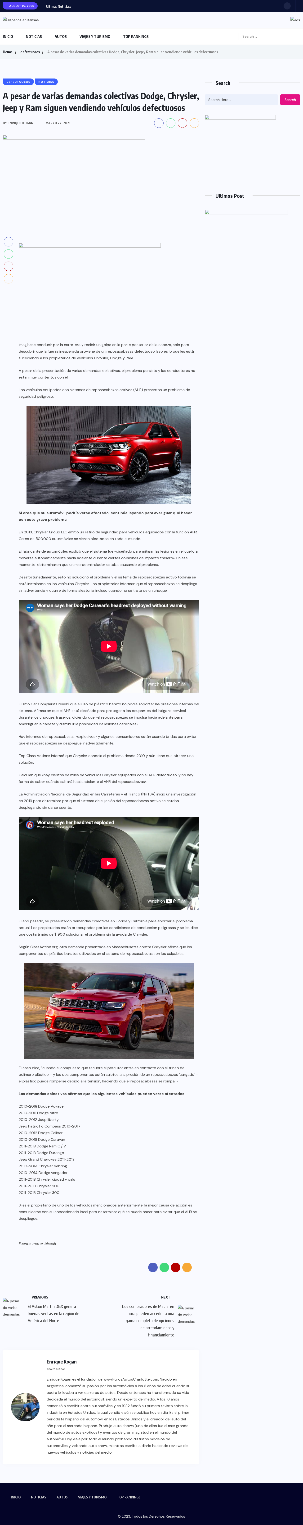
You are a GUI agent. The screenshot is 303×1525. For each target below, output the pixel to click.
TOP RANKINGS (136, 36)
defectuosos (30, 52)
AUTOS (61, 36)
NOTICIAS (34, 36)
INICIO (8, 36)
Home (7, 52)
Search (290, 99)
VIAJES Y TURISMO (95, 36)
